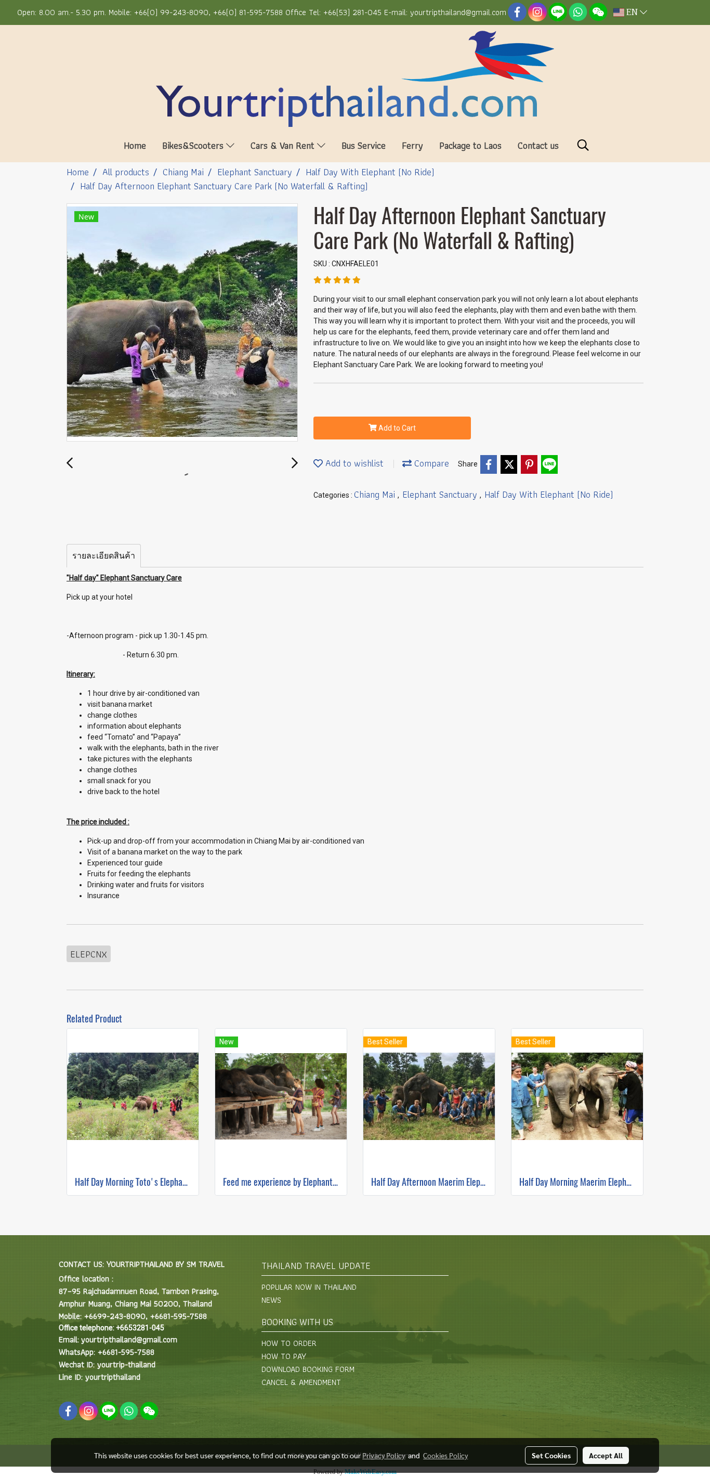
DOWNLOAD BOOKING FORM (307, 1369)
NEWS (271, 1299)
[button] (583, 145)
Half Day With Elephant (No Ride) (548, 494)
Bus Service (363, 145)
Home (135, 145)
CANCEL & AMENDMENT (301, 1382)
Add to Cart (396, 428)
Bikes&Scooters (194, 145)
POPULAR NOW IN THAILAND (309, 1286)
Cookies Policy (445, 1455)
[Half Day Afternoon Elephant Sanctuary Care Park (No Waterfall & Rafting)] (182, 323)
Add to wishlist (353, 463)
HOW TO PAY (283, 1356)
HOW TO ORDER (289, 1343)
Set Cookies (551, 1455)
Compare (430, 463)
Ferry (412, 145)
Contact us (538, 145)
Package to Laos (470, 145)
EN (632, 12)
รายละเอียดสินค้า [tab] (103, 556)
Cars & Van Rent (284, 145)
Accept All (606, 1455)
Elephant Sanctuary (441, 494)
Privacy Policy (383, 1455)
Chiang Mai (376, 494)
